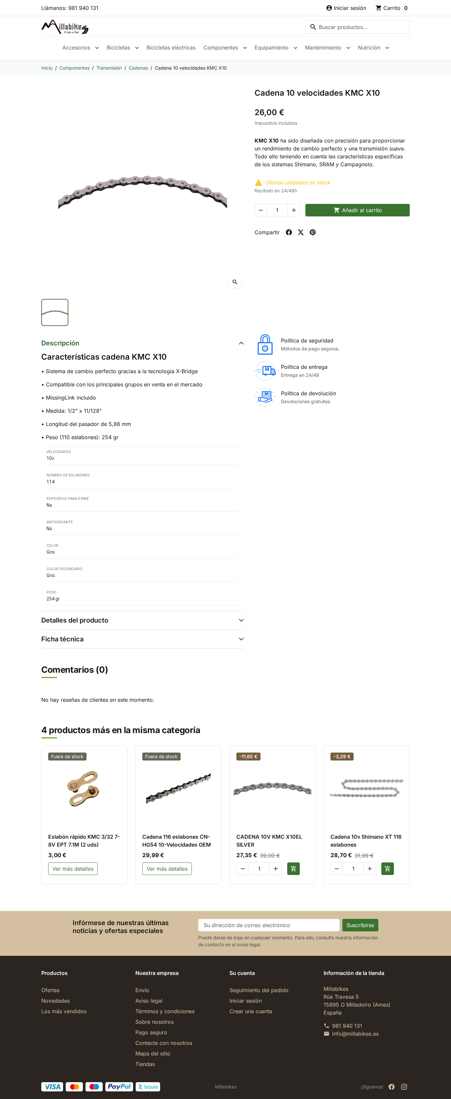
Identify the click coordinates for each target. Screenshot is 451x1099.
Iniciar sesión (245, 1000)
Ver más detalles (72, 868)
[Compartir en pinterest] (312, 232)
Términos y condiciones (164, 1011)
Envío (142, 990)
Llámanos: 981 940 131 (69, 8)
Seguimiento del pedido (259, 990)
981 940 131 (347, 1025)
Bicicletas (118, 47)
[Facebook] (391, 1086)
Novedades (55, 1000)
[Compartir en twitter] (300, 232)
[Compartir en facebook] (289, 232)
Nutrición (369, 47)
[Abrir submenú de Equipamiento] (295, 48)
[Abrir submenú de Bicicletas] (137, 48)
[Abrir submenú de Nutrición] (387, 48)
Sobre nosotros (154, 1021)
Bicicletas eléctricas (171, 47)
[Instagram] (404, 1086)
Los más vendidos (64, 1011)
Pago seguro (151, 1032)
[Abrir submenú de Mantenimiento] (348, 48)
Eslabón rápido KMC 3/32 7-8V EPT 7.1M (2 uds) (84, 840)
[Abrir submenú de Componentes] (245, 48)
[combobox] (357, 27)
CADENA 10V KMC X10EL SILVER (269, 840)
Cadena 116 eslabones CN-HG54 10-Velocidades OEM (176, 840)
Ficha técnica (62, 639)
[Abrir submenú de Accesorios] (97, 48)
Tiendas (145, 1064)
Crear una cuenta (250, 1011)
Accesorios (76, 47)
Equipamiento (272, 47)
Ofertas (50, 990)
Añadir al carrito (357, 210)
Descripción (60, 343)
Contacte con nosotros (163, 1043)
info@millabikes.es (355, 1033)
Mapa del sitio (152, 1053)
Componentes (220, 47)
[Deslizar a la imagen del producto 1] (54, 312)
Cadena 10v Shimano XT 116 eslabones (365, 840)
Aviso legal (148, 1000)
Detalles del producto (74, 620)
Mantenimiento (323, 47)
